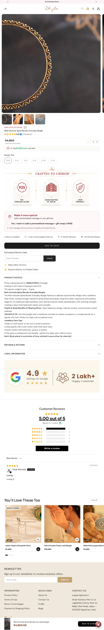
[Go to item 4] (40, 119)
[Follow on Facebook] (5, 617)
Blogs (40, 608)
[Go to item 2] (18, 119)
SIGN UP (65, 580)
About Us (42, 595)
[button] (10, 134)
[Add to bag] (38, 549)
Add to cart (52, 246)
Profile (41, 604)
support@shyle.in (80, 595)
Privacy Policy (11, 595)
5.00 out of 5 (52, 418)
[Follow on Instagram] (11, 617)
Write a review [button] (52, 448)
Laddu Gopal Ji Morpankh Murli (17, 545)
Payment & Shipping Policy (17, 608)
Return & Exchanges (14, 604)
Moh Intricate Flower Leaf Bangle (58, 545)
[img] (12, 466)
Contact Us (43, 599)
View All (94, 500)
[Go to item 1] (7, 119)
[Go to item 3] (29, 119)
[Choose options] (38, 539)
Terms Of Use (10, 599)
